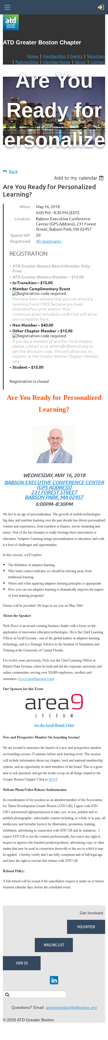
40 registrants (48, 241)
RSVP (53, 779)
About (80, 61)
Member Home (56, 61)
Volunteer (96, 56)
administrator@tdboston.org (71, 1007)
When (25, 206)
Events (76, 56)
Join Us (22, 962)
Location (22, 218)
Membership (54, 56)
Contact (97, 61)
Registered (20, 241)
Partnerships (27, 61)
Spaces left (20, 235)
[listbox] (79, 177)
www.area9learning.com (36, 679)
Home (32, 56)
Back (13, 171)
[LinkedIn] (54, 980)
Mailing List (54, 944)
